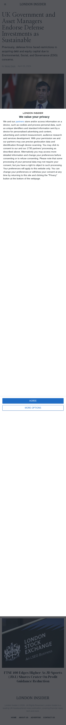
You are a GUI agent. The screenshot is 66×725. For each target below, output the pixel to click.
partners (20, 121)
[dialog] (33, 362)
